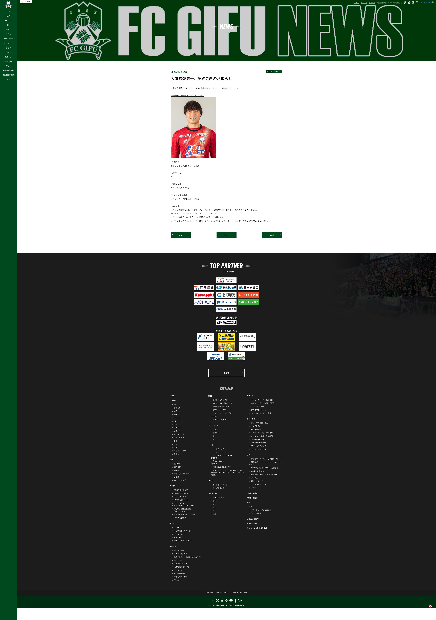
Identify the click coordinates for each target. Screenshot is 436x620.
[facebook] (213, 600)
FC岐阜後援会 (8, 70)
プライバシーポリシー (239, 592)
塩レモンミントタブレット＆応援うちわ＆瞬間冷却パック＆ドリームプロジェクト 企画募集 (227, 472)
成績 (214, 514)
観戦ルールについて (220, 410)
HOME (356, 3)
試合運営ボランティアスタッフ (185, 514)
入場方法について (180, 563)
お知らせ (372, 3)
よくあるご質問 (253, 519)
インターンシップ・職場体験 (262, 433)
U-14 (214, 507)
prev (181, 234)
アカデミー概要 (218, 498)
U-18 (214, 436)
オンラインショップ (220, 485)
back (226, 234)
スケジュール (8, 39)
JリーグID (178, 560)
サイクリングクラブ (258, 449)
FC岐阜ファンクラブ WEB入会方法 (264, 468)
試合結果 (177, 464)
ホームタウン (8, 61)
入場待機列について (181, 567)
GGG (253, 507)
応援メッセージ (257, 481)
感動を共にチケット (181, 577)
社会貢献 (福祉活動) (258, 443)
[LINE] (226, 600)
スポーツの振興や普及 (259, 423)
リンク (253, 488)
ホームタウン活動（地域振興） (263, 436)
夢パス (176, 580)
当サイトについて (222, 592)
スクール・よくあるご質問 (261, 413)
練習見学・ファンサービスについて (264, 459)
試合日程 (177, 467)
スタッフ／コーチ (258, 406)
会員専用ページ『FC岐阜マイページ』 (265, 474)
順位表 (176, 470)
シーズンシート (180, 570)
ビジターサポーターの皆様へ (223, 413)
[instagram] (222, 600)
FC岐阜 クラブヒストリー (183, 493)
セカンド (216, 433)
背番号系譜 (178, 537)
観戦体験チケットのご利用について (187, 557)
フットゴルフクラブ (258, 446)
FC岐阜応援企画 (180, 518)
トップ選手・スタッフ (182, 531)
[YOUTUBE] (231, 600)
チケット (8, 20)
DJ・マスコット (180, 496)
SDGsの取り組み (257, 439)
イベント (177, 418)
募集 (175, 441)
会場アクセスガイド (220, 400)
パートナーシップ (219, 452)
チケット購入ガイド (181, 554)
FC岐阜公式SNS (257, 471)
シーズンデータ (180, 534)
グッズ (8, 48)
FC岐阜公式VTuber (181, 500)
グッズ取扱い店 (218, 488)
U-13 (214, 511)
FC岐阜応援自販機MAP (221, 467)
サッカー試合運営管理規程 (257, 528)
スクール (8, 57)
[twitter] (217, 600)
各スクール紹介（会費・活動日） (263, 403)
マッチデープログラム (182, 474)
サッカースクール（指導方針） (263, 400)
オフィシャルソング (258, 484)
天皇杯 (176, 477)
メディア (177, 447)
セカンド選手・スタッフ (183, 541)
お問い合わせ (252, 523)
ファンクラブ (179, 438)
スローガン (178, 527)
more (226, 373)
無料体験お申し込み (258, 410)
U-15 (214, 439)
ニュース (8, 11)
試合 (8, 16)
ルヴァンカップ (180, 480)
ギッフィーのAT (180, 451)
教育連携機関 (256, 429)
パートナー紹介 (218, 449)
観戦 (8, 25)
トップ (215, 429)
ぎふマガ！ (255, 478)
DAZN (215, 416)
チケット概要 (179, 550)
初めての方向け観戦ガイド (223, 403)
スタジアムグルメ (219, 420)
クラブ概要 (209, 592)
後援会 (176, 454)
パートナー (8, 43)
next (272, 234)
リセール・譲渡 (180, 573)
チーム (8, 30)
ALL (175, 404)
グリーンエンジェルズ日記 (261, 510)
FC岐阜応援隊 (8, 75)
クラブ (8, 34)
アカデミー (8, 52)
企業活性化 (255, 426)
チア (8, 80)
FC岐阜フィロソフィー (182, 490)
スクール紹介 (256, 513)
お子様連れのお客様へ (221, 406)
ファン (8, 66)
